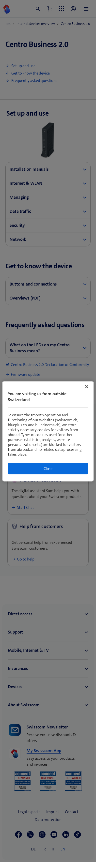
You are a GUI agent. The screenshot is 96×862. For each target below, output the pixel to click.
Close (48, 468)
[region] (48, 431)
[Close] (86, 386)
